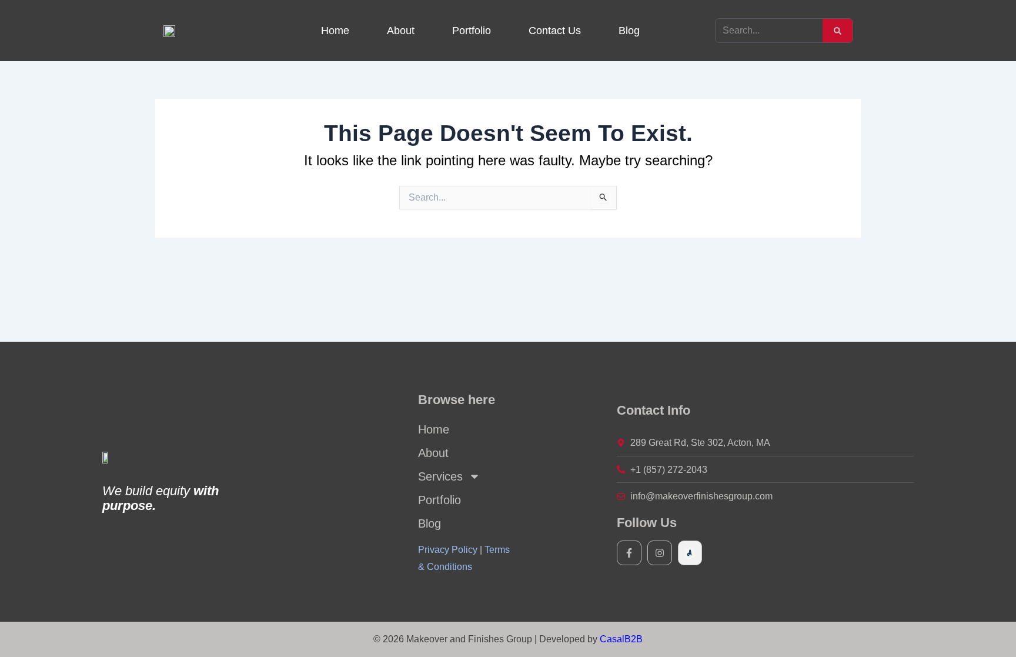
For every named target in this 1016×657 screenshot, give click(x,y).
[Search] (837, 30)
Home (335, 30)
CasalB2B (621, 639)
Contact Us (555, 30)
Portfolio (471, 30)
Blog (629, 30)
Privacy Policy (447, 550)
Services (440, 476)
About (401, 30)
